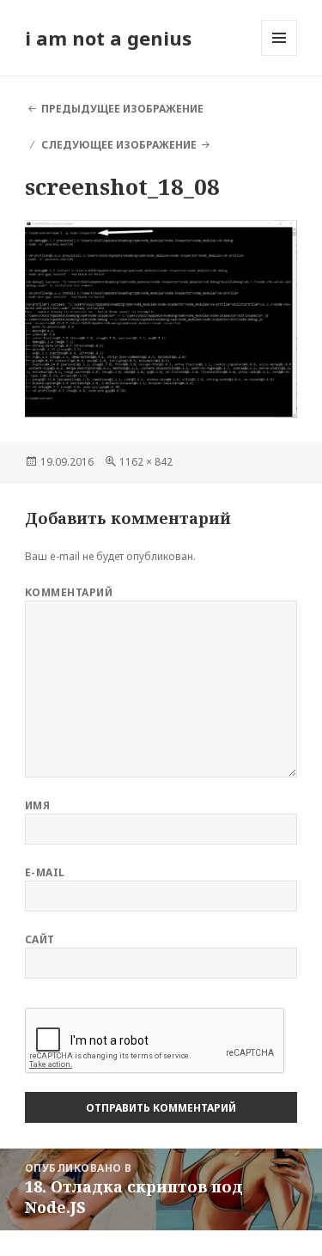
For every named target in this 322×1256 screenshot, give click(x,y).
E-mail (45, 872)
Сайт (40, 939)
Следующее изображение (119, 144)
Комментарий (68, 592)
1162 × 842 (146, 461)
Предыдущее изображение (122, 108)
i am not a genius (108, 38)
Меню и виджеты (279, 55)
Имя (37, 805)
